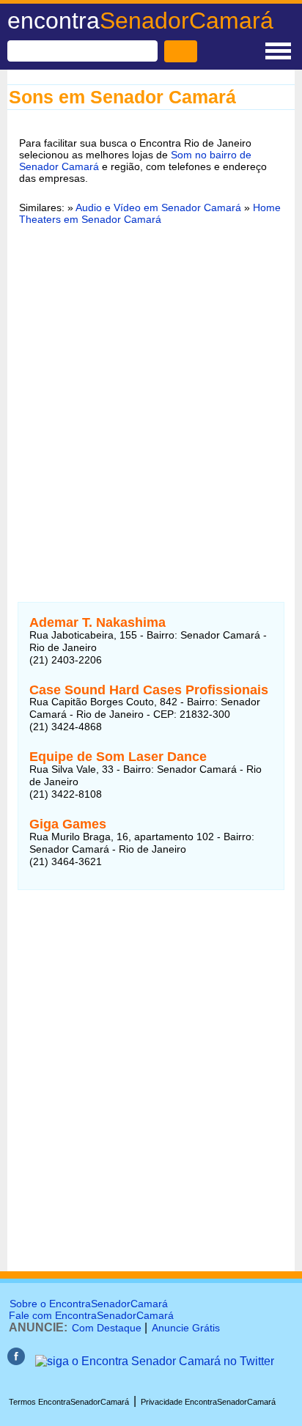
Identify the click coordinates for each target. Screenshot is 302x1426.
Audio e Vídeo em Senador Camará (158, 207)
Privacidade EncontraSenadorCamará (208, 1401)
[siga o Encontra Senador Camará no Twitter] (154, 1361)
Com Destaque (106, 1328)
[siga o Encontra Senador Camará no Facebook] (16, 1361)
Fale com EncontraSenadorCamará (91, 1315)
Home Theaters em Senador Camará (150, 213)
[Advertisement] (151, 398)
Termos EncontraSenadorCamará (69, 1401)
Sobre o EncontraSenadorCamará (89, 1303)
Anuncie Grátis (186, 1328)
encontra (140, 20)
